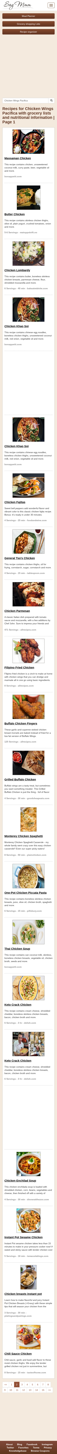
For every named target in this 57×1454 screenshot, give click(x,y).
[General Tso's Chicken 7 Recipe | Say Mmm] (28, 541)
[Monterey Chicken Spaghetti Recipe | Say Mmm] (28, 819)
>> (49, 1390)
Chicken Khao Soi (16, 326)
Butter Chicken (14, 214)
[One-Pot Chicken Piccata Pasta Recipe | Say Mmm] (28, 876)
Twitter (10, 1447)
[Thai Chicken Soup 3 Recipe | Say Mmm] (28, 932)
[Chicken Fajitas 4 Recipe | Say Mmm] (28, 485)
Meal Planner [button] (28, 16)
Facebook (32, 1444)
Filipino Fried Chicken (19, 667)
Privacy (48, 1447)
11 (17, 1390)
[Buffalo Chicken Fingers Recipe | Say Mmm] (28, 707)
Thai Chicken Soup (17, 948)
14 (36, 1390)
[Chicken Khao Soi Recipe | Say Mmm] (28, 309)
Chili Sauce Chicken (18, 1353)
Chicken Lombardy (17, 270)
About (9, 1444)
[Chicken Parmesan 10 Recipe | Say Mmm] (28, 594)
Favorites (23, 1447)
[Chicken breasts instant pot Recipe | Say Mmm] (28, 1277)
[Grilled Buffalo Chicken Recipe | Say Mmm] (28, 763)
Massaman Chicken (17, 158)
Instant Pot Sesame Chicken (23, 1237)
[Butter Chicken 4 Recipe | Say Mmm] (28, 197)
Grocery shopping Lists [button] (28, 24)
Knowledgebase (17, 1451)
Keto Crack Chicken (17, 1004)
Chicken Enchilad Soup (20, 1180)
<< (5, 1384)
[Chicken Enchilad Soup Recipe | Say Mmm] (28, 1164)
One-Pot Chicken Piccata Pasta (25, 892)
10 (11, 1390)
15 (43, 1390)
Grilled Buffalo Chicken (20, 779)
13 (30, 1390)
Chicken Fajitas (14, 502)
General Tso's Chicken (19, 558)
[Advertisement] (28, 65)
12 (23, 1390)
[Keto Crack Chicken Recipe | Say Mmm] (28, 988)
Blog (19, 1444)
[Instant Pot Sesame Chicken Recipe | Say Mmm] (28, 1220)
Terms (36, 1447)
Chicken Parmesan (17, 611)
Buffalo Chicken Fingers (20, 723)
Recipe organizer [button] (28, 31)
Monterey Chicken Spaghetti (23, 836)
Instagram (47, 1444)
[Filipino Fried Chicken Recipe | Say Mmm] (28, 651)
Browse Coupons (40, 1451)
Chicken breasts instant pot (23, 1294)
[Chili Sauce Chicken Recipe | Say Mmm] (28, 1337)
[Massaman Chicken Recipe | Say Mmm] (28, 141)
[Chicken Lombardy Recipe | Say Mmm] (28, 253)
